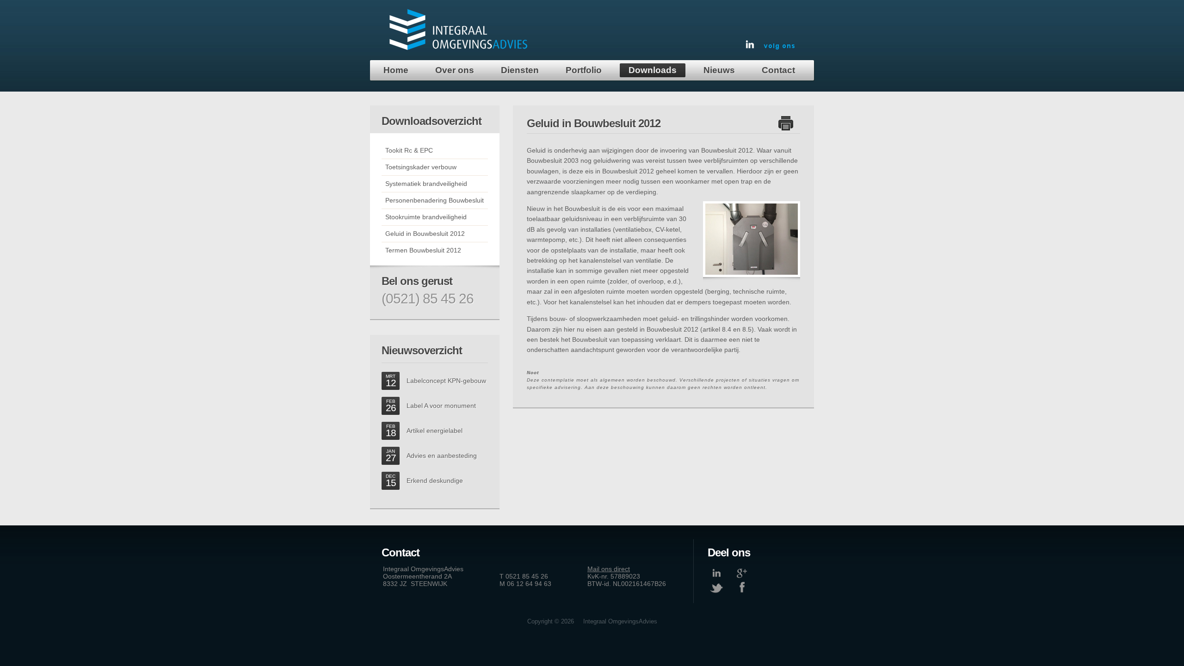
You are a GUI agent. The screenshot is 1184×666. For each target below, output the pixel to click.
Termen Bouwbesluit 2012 (421, 250)
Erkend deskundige (435, 480)
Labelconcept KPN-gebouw (446, 380)
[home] (458, 48)
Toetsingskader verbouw (419, 167)
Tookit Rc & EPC (407, 150)
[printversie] (785, 128)
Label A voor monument (441, 405)
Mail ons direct (608, 569)
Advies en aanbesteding (442, 455)
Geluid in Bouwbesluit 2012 (423, 233)
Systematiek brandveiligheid (424, 183)
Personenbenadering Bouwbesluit (433, 200)
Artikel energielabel (434, 430)
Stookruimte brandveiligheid (424, 217)
